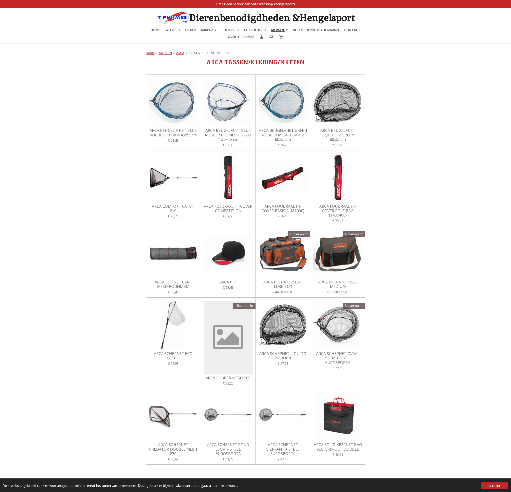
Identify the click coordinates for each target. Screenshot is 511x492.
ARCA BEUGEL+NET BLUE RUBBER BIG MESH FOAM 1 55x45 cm (228, 135)
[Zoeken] (271, 36)
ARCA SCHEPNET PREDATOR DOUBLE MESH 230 (173, 449)
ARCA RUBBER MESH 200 (228, 378)
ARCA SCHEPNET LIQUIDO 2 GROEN (282, 355)
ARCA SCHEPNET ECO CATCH (173, 355)
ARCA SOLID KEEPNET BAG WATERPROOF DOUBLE (338, 446)
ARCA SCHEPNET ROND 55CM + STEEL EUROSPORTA (228, 449)
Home (150, 53)
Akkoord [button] (494, 486)
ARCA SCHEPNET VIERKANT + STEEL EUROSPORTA (282, 449)
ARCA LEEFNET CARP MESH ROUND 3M (173, 284)
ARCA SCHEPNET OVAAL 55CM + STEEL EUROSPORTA (337, 358)
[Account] (261, 36)
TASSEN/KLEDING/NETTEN (209, 53)
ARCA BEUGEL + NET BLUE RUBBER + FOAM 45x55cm (173, 132)
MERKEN (165, 53)
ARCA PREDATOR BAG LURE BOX (283, 284)
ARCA (180, 53)
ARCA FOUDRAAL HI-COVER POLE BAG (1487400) (337, 211)
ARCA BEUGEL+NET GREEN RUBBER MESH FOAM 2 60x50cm (283, 135)
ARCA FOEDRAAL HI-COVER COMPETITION (228, 208)
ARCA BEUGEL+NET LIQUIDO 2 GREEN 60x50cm (337, 135)
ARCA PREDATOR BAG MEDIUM (338, 284)
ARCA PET (228, 282)
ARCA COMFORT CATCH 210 (173, 208)
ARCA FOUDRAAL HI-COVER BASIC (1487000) (283, 208)
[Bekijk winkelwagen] (281, 36)
